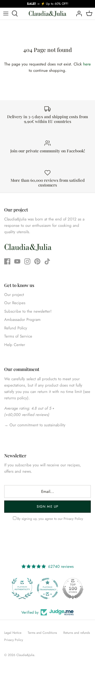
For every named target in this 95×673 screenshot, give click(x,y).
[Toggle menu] (6, 13)
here (87, 64)
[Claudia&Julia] (47, 13)
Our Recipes (14, 303)
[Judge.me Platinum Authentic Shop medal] (22, 588)
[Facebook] (7, 261)
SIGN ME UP (47, 506)
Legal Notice (12, 632)
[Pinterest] (37, 261)
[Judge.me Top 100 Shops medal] (72, 588)
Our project (14, 295)
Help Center (14, 345)
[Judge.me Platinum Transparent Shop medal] (47, 588)
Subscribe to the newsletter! (28, 311)
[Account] (77, 13)
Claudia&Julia (25, 655)
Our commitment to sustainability (36, 425)
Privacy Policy (73, 518)
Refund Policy (15, 328)
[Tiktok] (47, 261)
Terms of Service (18, 336)
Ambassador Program (22, 319)
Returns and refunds (76, 632)
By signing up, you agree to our (50, 518)
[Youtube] (17, 261)
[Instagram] (27, 261)
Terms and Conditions (42, 632)
